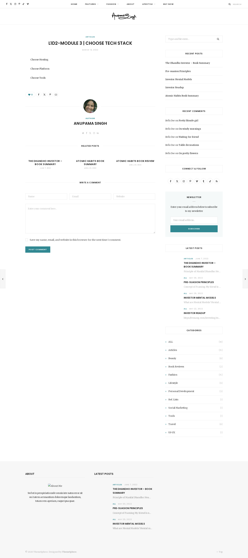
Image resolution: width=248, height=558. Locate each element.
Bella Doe (170, 120)
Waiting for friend (189, 137)
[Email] (12, 95)
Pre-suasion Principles (178, 71)
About (130, 4)
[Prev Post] (2, 278)
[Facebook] (12, 70)
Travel (172, 424)
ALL (185, 278)
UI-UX (171, 432)
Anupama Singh (90, 123)
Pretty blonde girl (188, 120)
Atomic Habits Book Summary (90, 162)
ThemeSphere (69, 552)
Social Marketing (178, 407)
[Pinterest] (12, 87)
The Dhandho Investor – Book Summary (45, 162)
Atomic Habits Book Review (135, 161)
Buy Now (168, 4)
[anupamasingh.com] (124, 16)
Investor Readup (174, 87)
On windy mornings (190, 128)
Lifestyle (147, 4)
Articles (90, 37)
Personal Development (181, 391)
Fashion (111, 4)
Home (74, 4)
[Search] (230, 4)
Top (220, 552)
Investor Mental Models (178, 79)
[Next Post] (245, 278)
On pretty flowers (188, 153)
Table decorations (189, 145)
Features (90, 4)
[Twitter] (12, 78)
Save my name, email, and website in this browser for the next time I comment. (75, 239)
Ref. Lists (173, 399)
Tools (171, 415)
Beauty (172, 358)
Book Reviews (176, 366)
